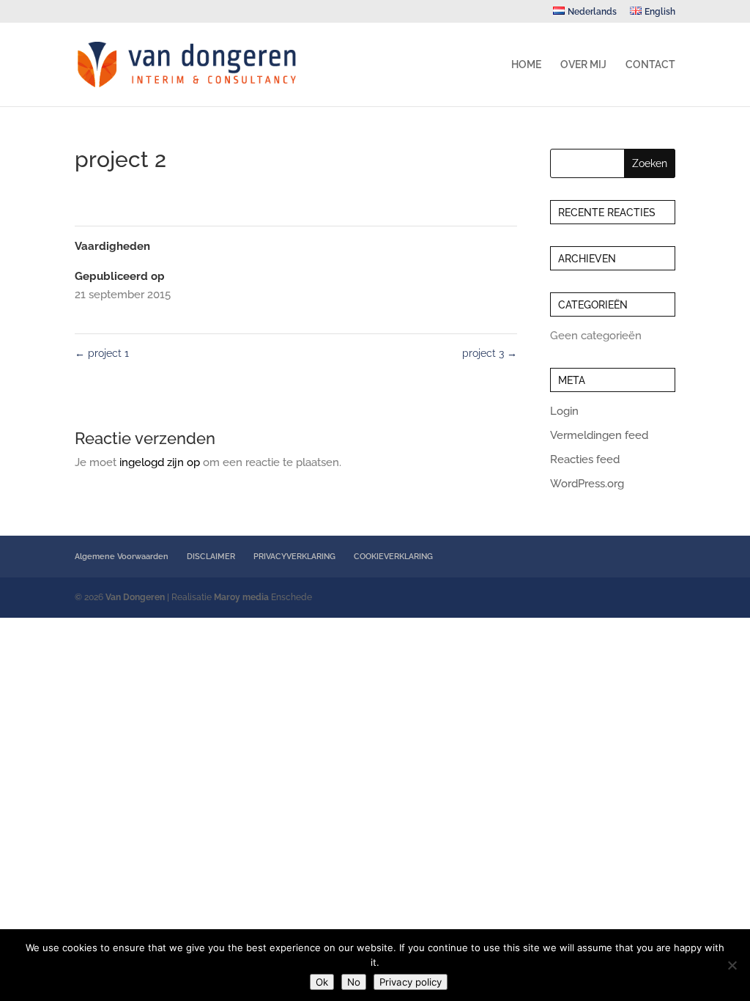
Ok (322, 982)
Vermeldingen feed (599, 435)
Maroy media (241, 597)
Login (564, 411)
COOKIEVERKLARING (393, 556)
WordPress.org (587, 483)
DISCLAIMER (211, 556)
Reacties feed (585, 459)
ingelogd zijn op (159, 462)
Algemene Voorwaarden (121, 556)
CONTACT (650, 64)
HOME (526, 64)
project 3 (489, 353)
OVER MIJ (583, 64)
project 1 (102, 353)
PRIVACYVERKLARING (294, 556)
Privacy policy (410, 982)
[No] (731, 965)
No (353, 982)
